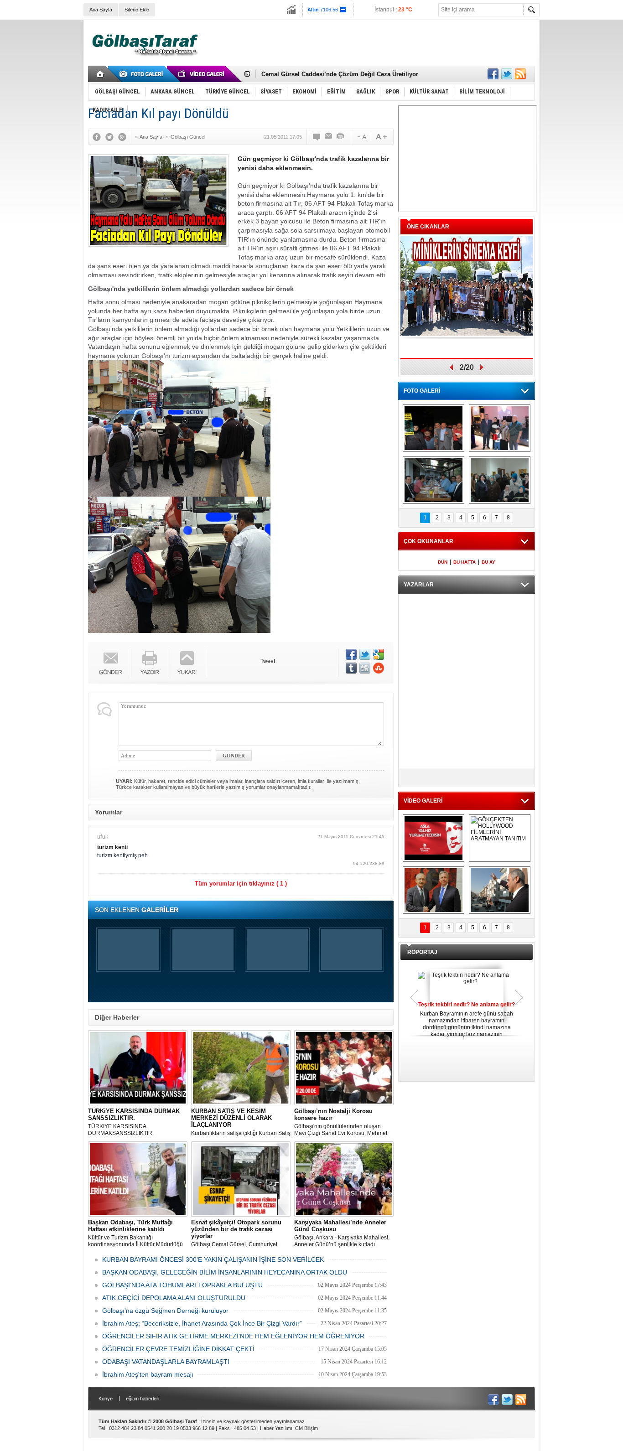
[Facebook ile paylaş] (493, 73)
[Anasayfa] (100, 74)
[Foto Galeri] (142, 74)
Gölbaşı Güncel (188, 137)
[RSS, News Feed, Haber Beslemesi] (520, 73)
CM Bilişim (306, 1428)
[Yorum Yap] (317, 137)
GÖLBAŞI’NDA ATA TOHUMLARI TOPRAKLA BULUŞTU (182, 1285)
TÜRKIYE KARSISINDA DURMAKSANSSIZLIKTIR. (134, 1122)
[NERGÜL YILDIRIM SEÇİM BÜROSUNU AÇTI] (499, 480)
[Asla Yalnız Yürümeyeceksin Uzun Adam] (433, 838)
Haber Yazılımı (276, 1428)
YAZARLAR (419, 584)
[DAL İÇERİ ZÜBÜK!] (433, 890)
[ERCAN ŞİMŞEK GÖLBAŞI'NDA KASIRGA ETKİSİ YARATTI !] (499, 890)
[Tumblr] (351, 668)
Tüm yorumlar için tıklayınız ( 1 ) (241, 883)
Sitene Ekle (137, 9)
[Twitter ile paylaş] (506, 73)
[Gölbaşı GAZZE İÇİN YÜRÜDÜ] (433, 428)
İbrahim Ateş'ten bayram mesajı (147, 1374)
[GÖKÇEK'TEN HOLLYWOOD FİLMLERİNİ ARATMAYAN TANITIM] (499, 838)
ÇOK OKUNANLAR (428, 541)
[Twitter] (111, 137)
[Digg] (364, 668)
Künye (106, 1398)
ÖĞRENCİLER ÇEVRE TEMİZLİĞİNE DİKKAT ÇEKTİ (178, 1349)
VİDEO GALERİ (423, 801)
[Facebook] (99, 137)
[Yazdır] (341, 137)
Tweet (267, 661)
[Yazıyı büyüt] (381, 137)
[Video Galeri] (202, 74)
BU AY (488, 562)
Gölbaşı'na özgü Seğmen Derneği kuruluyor (165, 1310)
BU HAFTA (464, 562)
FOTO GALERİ (422, 391)
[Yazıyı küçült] (361, 137)
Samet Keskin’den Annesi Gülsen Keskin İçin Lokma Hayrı (343, 74)
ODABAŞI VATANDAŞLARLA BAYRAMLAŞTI (165, 1361)
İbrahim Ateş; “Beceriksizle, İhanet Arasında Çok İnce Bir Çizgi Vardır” (202, 1323)
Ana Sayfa (100, 9)
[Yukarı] (187, 663)
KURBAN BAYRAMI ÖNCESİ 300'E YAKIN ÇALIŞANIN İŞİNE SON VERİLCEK (213, 1259)
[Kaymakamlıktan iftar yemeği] (499, 428)
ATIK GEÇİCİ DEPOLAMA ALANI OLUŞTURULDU (173, 1297)
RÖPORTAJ (422, 952)
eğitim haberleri (142, 1398)
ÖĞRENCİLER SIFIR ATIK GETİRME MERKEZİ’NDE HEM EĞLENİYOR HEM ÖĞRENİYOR (233, 1336)
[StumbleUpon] (378, 668)
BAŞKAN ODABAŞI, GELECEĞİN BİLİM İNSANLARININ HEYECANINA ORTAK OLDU (224, 1272)
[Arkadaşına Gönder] (329, 137)
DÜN (442, 562)
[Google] (124, 137)
